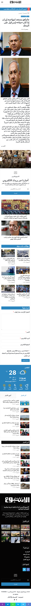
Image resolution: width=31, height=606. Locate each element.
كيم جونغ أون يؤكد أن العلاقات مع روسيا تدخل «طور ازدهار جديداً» (11, 477)
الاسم (28, 332)
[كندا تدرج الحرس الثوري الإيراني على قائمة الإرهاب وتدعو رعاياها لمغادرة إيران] (24, 432)
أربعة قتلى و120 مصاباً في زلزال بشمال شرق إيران (11, 484)
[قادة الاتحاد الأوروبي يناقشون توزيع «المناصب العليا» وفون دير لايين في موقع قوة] (23, 270)
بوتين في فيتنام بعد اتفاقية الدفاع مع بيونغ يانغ (10, 423)
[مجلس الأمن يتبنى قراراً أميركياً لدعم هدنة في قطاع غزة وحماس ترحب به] (25, 539)
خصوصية (20, 597)
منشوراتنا (27, 557)
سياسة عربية (23, 16)
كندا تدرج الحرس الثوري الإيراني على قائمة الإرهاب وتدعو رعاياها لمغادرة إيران (11, 431)
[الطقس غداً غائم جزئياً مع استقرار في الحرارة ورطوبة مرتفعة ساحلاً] (24, 403)
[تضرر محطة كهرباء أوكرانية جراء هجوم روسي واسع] (24, 410)
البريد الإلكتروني (25, 338)
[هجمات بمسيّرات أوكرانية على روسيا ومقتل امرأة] (24, 418)
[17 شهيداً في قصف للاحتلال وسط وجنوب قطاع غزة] (23, 253)
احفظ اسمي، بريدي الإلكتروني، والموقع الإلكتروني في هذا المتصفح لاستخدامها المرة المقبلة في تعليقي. (16, 353)
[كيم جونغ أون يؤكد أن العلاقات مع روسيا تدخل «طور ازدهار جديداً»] (25, 478)
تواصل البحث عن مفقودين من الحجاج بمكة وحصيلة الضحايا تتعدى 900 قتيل (15, 160)
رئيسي (20, 13)
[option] (15, 159)
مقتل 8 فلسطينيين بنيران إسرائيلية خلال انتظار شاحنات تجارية (9, 260)
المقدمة (27, 552)
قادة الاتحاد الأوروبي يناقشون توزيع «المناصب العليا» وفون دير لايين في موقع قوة (24, 278)
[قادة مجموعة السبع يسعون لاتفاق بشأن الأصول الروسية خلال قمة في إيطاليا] (25, 527)
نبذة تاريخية (26, 554)
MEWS (16, 594)
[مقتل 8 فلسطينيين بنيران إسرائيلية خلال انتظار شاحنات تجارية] (8, 253)
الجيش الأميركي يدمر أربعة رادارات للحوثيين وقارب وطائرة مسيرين (8, 278)
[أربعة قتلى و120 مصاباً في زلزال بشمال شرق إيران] (25, 486)
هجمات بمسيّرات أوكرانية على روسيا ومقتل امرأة (12, 416)
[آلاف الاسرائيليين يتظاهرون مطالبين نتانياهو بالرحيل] (23, 288)
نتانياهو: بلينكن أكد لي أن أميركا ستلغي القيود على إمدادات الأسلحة (11, 469)
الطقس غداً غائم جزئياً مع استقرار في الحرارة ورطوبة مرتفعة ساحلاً (11, 401)
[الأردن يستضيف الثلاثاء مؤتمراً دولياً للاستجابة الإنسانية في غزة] (15, 533)
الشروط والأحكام (12, 597)
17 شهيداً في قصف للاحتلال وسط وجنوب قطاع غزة (23, 259)
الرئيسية (25, 13)
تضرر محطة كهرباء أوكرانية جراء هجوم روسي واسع (11, 408)
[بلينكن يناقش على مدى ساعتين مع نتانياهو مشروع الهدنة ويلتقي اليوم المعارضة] (5, 533)
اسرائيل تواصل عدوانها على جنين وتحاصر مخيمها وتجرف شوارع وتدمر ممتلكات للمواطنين (8, 296)
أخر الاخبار (23, 395)
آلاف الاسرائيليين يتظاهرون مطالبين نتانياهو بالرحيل (23, 294)
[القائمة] (2, 2)
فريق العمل (26, 559)
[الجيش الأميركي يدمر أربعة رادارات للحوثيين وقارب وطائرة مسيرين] (8, 270)
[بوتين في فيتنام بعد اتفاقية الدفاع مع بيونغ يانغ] (24, 425)
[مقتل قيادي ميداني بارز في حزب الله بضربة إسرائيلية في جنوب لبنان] (5, 527)
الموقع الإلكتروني (25, 344)
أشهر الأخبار (8, 395)
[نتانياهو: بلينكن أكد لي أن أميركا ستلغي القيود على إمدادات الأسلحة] (25, 471)
